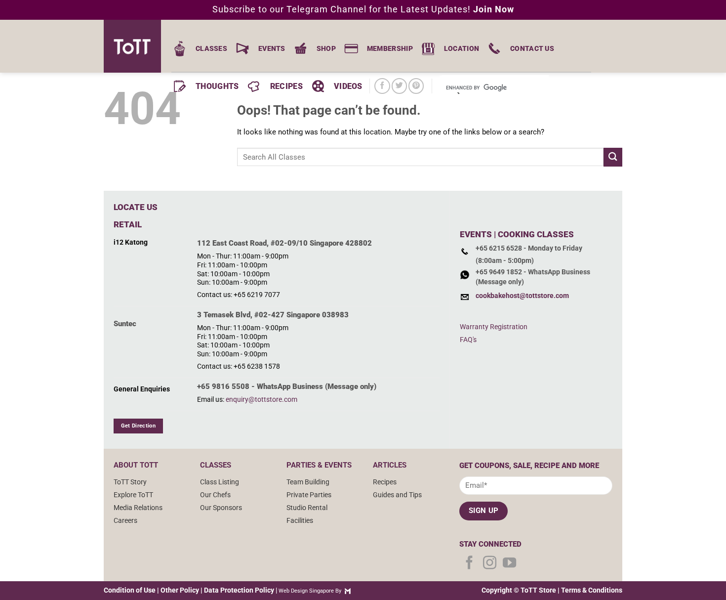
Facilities (299, 520)
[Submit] (613, 157)
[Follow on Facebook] (382, 85)
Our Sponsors (221, 508)
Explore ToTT (133, 495)
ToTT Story (130, 482)
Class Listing (219, 482)
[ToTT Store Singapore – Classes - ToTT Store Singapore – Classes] (136, 46)
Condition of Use (130, 590)
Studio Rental (306, 508)
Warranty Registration (493, 327)
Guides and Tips (397, 495)
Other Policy (180, 590)
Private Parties (308, 495)
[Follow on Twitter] (399, 85)
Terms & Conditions (591, 590)
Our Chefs (215, 495)
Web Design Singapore (306, 591)
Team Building (307, 482)
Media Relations (138, 508)
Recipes (385, 482)
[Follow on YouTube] (509, 563)
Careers (125, 520)
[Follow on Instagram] (489, 563)
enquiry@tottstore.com (261, 399)
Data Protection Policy (239, 590)
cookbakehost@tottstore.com (522, 296)
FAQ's (468, 339)
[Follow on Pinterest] (416, 85)
